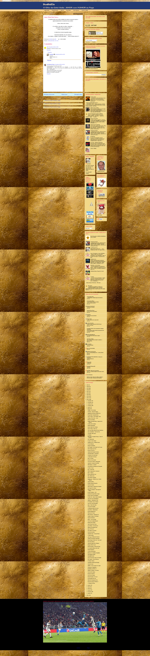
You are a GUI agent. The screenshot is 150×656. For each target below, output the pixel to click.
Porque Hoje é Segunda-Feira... (93, 415)
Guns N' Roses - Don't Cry (92, 428)
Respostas (50, 52)
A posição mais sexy (94, 247)
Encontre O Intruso (91, 573)
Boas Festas (90, 285)
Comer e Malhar (93, 148)
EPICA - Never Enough (92, 519)
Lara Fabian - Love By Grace (93, 525)
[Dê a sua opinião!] (61, 39)
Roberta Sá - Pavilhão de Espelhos (94, 552)
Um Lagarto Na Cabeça (92, 488)
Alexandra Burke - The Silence (93, 453)
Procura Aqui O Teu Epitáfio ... (93, 495)
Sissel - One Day (90, 458)
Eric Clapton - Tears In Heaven (93, 559)
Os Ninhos (89, 435)
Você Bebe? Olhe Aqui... (92, 433)
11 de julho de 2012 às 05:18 (60, 64)
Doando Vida (89, 319)
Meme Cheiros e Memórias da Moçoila (94, 486)
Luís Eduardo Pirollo (50, 64)
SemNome (103, 196)
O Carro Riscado (91, 444)
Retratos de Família (91, 419)
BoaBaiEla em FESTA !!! (92, 568)
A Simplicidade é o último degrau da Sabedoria (95, 297)
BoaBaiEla (49, 4)
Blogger (88, 647)
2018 (88, 389)
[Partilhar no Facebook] (64, 39)
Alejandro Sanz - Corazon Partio (93, 533)
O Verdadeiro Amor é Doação (93, 501)
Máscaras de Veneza (91, 513)
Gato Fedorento (89, 374)
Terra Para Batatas (91, 541)
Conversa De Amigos (91, 572)
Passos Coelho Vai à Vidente (93, 427)
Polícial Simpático (91, 549)
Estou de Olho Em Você (92, 474)
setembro (89, 405)
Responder (49, 50)
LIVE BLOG (89, 344)
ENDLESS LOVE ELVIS (91, 351)
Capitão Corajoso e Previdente (93, 516)
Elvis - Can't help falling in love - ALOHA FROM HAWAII (95, 353)
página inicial (46, 10)
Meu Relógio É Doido (91, 554)
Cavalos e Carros (91, 468)
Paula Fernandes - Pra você (92, 576)
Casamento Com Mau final (92, 455)
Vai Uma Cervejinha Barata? (93, 521)
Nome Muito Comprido (92, 477)
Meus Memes (68, 10)
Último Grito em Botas (95, 107)
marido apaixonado (51, 40)
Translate (94, 42)
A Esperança (89, 363)
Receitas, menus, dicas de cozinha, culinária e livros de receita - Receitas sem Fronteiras (95, 377)
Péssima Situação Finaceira (92, 483)
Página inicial (64, 94)
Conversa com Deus (91, 532)
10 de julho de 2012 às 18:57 (60, 54)
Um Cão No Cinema (91, 575)
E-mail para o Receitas (91, 307)
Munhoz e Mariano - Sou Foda (93, 570)
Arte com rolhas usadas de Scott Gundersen (95, 430)
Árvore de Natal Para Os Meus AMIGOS (95, 113)
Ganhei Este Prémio (94, 130)
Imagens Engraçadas (91, 425)
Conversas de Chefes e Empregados (94, 461)
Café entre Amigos (90, 338)
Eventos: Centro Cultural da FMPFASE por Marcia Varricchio (94, 325)
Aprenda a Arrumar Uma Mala (93, 463)
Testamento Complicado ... (92, 567)
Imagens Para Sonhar (91, 522)
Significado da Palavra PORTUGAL (94, 413)
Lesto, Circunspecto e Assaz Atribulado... (98, 253)
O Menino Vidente (91, 560)
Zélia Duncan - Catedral (92, 464)
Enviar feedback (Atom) (65, 98)
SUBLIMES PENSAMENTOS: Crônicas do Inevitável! (94, 357)
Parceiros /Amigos (85, 10)
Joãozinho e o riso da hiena (95, 265)
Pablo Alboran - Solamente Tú (93, 514)
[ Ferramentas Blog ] (90, 301)
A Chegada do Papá (91, 583)
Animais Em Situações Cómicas (93, 452)
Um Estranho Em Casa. (92, 578)
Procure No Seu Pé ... (91, 450)
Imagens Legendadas (91, 445)
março (89, 590)
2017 (88, 391)
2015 (88, 394)
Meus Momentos (76, 10)
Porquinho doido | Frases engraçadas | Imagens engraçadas (95, 329)
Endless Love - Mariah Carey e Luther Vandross (94, 479)
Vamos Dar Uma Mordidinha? (93, 498)
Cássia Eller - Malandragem (93, 509)
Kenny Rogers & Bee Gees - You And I (94, 540)
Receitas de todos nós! (91, 306)
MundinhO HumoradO (91, 366)
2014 (88, 396)
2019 (88, 388)
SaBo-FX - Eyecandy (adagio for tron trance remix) (95, 371)
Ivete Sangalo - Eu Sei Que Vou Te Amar (95, 447)
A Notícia (92, 276)
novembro (90, 402)
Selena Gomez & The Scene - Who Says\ (93, 282)
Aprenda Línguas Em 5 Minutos (93, 543)
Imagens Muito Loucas (92, 544)
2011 (88, 595)
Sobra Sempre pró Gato (92, 448)
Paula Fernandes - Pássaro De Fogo (94, 546)
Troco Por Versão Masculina (93, 503)
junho (89, 585)
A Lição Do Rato (91, 535)
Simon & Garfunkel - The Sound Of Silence (94, 490)
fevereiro (89, 591)
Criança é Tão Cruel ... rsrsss (93, 418)
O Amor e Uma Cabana (92, 440)
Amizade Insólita (91, 481)
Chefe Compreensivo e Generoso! (93, 471)
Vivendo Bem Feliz (90, 296)
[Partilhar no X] (63, 39)
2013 (88, 397)
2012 (88, 399)
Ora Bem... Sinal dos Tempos (93, 411)
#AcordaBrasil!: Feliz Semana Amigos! (93, 335)
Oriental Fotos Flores (90, 310)
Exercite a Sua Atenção (92, 460)
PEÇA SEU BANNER (91, 348)
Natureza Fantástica (91, 517)
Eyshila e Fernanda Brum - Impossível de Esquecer (95, 422)
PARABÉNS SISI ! (91, 556)
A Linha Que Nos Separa (92, 456)
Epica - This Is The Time (92, 505)
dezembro (90, 400)
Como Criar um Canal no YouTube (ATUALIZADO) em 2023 (93, 302)
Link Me (62, 10)
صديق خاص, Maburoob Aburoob (93, 537)
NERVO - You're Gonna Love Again (94, 565)
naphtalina (78, 647)
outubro (89, 404)
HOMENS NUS (93, 259)
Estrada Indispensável (91, 511)
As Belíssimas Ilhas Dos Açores (93, 508)
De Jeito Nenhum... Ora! (92, 492)
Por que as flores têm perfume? (92, 311)
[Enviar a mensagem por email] (60, 39)
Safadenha (88, 367)
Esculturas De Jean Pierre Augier (93, 493)
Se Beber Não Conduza (92, 423)
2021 (88, 385)
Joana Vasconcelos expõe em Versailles (94, 557)
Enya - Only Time (91, 469)
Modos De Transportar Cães (93, 580)
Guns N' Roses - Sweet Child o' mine (94, 416)
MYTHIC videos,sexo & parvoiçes (93, 370)
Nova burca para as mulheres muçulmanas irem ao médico (98, 237)
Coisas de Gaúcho (91, 484)
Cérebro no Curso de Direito (91, 315)
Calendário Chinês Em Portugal (93, 562)
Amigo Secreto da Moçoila (95, 124)
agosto (89, 407)
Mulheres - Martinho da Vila (93, 500)
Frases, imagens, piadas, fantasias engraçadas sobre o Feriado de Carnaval (95, 331)
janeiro (89, 593)
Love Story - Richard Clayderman (97, 142)
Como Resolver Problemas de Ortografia (95, 466)
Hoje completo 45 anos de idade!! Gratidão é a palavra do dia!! (94, 340)
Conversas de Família (91, 506)
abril (89, 588)
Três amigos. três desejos (92, 530)
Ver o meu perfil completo (88, 172)
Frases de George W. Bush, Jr (93, 581)
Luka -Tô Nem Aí (91, 528)
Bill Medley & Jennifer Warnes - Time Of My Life (95, 437)
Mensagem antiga (78, 94)
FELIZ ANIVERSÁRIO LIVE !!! (92, 102)
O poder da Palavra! (90, 358)
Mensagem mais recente (49, 94)
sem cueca (56, 40)
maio (89, 586)
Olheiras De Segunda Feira (92, 527)
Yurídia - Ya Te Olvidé (92, 410)
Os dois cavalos (93, 97)
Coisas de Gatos (90, 564)
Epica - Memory (90, 472)
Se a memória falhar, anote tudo (93, 548)
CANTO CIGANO (90, 323)
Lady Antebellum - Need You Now (94, 431)
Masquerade (89, 362)
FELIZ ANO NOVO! (94, 118)
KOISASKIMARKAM (91, 334)
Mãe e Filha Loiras (91, 475)
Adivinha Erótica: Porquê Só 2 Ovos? (97, 271)
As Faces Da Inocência (92, 551)
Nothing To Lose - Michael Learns (94, 442)
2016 (88, 393)
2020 (88, 386)
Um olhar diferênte (90, 345)
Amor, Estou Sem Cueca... (92, 524)
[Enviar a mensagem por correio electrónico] (58, 39)
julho (89, 408)
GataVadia (51, 54)
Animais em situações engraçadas (93, 538)
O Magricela (93, 136)
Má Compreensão (91, 439)
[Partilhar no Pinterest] (65, 39)
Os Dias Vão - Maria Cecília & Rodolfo (95, 497)
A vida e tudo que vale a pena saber (93, 319)
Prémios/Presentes (55, 10)
